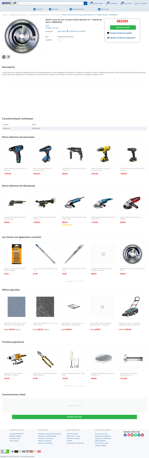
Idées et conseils (72, 434)
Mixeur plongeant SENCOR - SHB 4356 (73, 374)
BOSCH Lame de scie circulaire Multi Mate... (132, 269)
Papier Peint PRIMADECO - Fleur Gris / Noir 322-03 (45, 324)
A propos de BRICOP (16, 434)
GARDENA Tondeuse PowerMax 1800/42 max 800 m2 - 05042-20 (129, 324)
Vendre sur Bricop (101, 434)
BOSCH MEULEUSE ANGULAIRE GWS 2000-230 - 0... (103, 218)
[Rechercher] (85, 3)
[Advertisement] (74, 98)
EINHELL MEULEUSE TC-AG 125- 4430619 (130, 218)
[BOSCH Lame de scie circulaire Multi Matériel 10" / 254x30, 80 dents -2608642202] (22, 36)
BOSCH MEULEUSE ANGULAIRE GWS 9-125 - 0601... (74, 218)
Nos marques (14, 441)
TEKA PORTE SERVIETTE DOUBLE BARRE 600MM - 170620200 (101, 324)
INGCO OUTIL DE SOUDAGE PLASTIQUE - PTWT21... (13, 374)
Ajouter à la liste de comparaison (122, 38)
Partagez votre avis (52, 28)
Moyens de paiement (45, 443)
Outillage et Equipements (18, 15)
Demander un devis (73, 436)
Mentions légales (15, 436)
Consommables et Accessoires (39, 15)
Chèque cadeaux (100, 445)
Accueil (4, 15)
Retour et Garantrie (44, 441)
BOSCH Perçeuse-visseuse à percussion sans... (42, 169)
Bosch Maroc (62, 31)
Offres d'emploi (100, 441)
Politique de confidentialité (47, 436)
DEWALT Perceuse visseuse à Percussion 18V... (101, 169)
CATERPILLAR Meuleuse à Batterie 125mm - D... (44, 218)
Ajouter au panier (123, 27)
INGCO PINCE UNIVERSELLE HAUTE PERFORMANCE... (44, 374)
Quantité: (49, 40)
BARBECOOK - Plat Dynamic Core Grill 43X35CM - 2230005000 (72, 324)
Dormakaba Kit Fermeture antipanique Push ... (129, 374)
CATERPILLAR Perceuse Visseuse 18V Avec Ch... (132, 169)
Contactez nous (15, 438)
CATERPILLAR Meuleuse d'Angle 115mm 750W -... (15, 218)
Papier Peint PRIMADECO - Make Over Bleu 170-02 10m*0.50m (15, 324)
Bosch (48, 26)
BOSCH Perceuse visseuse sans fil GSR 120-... (15, 169)
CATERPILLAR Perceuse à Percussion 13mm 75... (74, 169)
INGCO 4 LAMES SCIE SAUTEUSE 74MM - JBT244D (15, 269)
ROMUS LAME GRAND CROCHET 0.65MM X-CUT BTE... (102, 269)
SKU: (47, 37)
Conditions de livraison (46, 438)
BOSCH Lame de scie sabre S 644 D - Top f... (74, 269)
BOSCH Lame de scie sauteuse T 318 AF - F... (45, 269)
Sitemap (69, 441)
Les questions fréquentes (75, 443)
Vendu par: (49, 31)
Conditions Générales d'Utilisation (49, 434)
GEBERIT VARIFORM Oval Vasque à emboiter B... (102, 374)
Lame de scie (55, 15)
